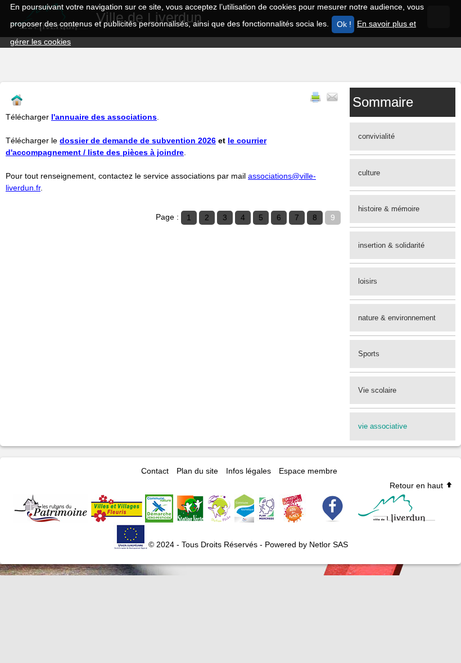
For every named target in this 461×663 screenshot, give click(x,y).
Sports (368, 353)
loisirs (367, 281)
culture (369, 173)
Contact (155, 470)
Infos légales (248, 470)
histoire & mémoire (388, 209)
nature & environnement (397, 318)
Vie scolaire (377, 390)
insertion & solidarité (391, 245)
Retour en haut (417, 485)
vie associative (382, 426)
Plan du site (197, 470)
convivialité (376, 136)
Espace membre (308, 470)
